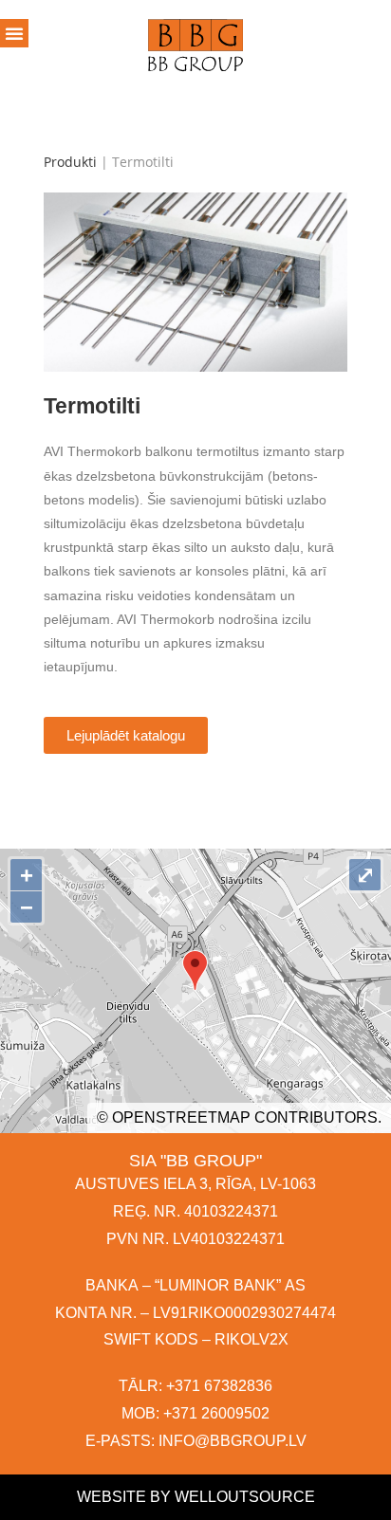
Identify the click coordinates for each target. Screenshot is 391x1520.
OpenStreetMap (181, 1117)
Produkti (70, 162)
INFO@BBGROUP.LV (232, 1441)
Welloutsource (245, 1497)
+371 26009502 (216, 1413)
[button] (126, 735)
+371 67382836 (219, 1386)
